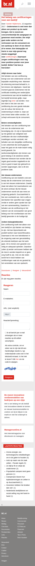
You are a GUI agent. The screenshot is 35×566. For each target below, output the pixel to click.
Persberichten (5, 532)
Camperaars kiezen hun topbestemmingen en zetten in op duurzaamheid (18, 479)
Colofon (3, 550)
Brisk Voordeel (22, 537)
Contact (3, 548)
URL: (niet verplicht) (11, 308)
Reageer (16, 270)
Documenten (5, 529)
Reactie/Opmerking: (11, 320)
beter (14, 101)
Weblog (3, 524)
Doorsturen (5, 270)
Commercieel (22, 521)
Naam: (6, 289)
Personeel (21, 524)
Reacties (4, 537)
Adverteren (4, 556)
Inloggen (4, 561)
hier (17, 359)
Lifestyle (20, 532)
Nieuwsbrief (26, 270)
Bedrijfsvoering (22, 518)
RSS (2, 545)
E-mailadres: (8, 299)
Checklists (4, 526)
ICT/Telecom (22, 526)
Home (3, 518)
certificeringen (11, 57)
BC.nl (4, 513)
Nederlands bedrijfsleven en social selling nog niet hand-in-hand (18, 493)
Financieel (21, 529)
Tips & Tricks (22, 535)
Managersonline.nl (12, 430)
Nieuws (3, 521)
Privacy (3, 553)
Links (3, 535)
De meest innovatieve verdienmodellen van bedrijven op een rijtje (14, 397)
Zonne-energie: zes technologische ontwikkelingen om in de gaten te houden (18, 455)
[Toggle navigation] (29, 3)
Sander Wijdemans (13, 24)
